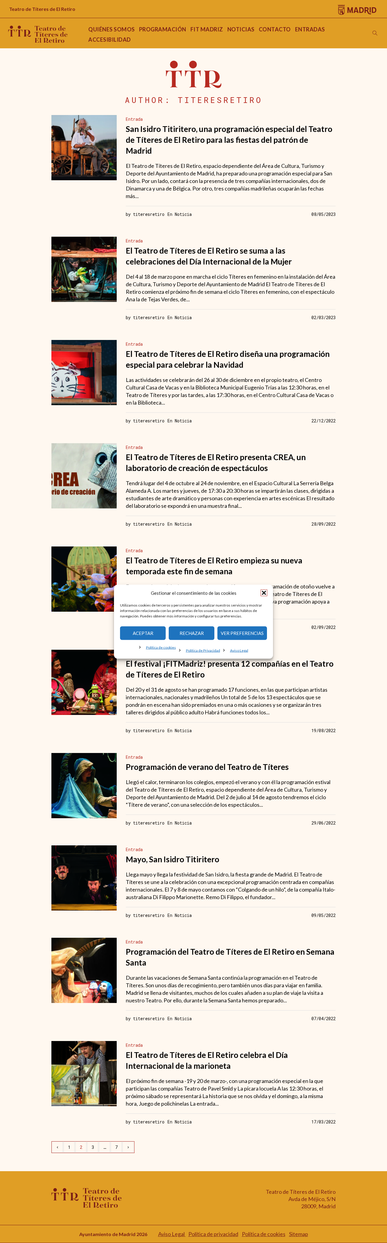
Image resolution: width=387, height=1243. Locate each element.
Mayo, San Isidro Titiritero (172, 859)
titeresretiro (148, 214)
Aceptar (143, 633)
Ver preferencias (242, 633)
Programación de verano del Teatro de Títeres (207, 767)
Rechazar (192, 633)
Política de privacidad (213, 1234)
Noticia (183, 214)
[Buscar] (375, 33)
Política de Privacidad (203, 650)
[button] (264, 593)
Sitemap (298, 1234)
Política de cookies (161, 647)
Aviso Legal (239, 650)
